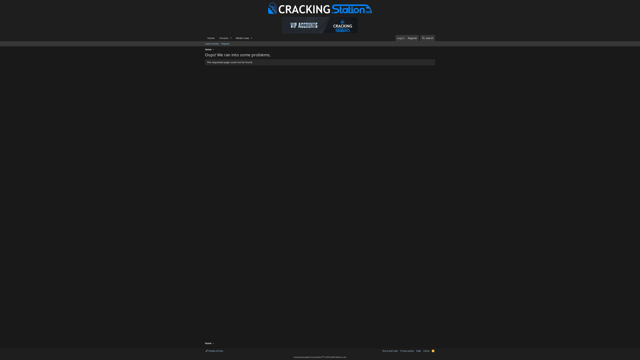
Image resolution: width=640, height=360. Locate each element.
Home (211, 38)
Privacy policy (407, 350)
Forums (224, 38)
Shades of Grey (215, 350)
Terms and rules (390, 350)
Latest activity (212, 43)
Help (418, 350)
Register (226, 43)
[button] (231, 38)
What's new (242, 38)
